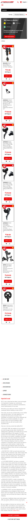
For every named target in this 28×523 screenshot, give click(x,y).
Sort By (10, 14)
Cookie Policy (16, 510)
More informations (9, 36)
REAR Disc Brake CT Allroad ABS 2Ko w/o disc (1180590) (7, 65)
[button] (25, 2)
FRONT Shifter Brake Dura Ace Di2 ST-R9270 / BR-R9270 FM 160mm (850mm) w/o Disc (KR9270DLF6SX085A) (8, 104)
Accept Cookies (13, 515)
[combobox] (18, 2)
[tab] (14, 379)
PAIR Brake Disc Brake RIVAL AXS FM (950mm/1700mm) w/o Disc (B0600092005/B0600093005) (8, 268)
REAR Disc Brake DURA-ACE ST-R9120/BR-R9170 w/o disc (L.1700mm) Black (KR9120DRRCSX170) (8, 145)
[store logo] (7, 2)
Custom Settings (14, 519)
